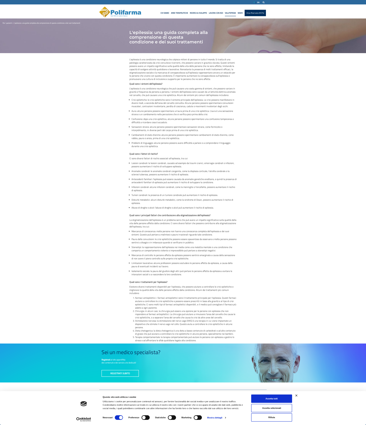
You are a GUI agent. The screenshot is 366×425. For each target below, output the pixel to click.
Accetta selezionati (271, 408)
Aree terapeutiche (179, 12)
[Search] (263, 2)
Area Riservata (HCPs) (255, 12)
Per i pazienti (7, 23)
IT (254, 2)
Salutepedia (230, 12)
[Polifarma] (120, 11)
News (240, 12)
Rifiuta (271, 417)
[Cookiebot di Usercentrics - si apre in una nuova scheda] (83, 419)
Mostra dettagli (214, 417)
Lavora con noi (216, 12)
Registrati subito (120, 373)
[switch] (146, 417)
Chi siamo (165, 12)
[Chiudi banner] (296, 395)
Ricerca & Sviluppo (198, 12)
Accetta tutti (271, 398)
